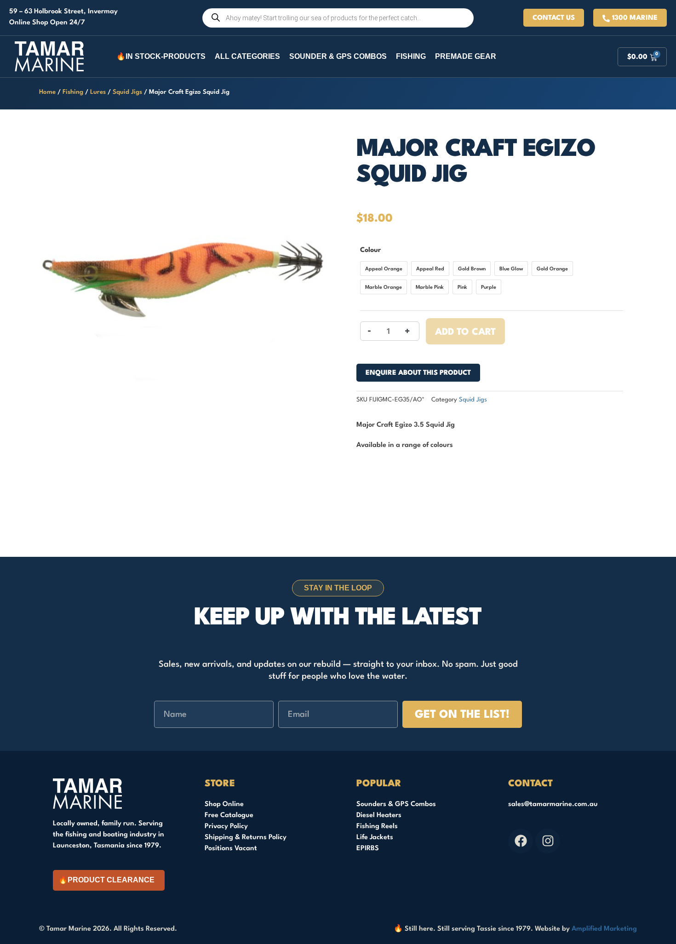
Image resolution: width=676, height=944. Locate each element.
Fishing (411, 56)
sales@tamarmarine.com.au (553, 804)
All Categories (247, 56)
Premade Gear (465, 56)
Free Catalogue (229, 815)
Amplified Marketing (604, 929)
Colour (370, 250)
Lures (98, 92)
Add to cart (465, 332)
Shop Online (224, 804)
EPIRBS (367, 848)
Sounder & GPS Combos (338, 56)
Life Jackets (374, 837)
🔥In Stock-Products (161, 56)
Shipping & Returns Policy (245, 837)
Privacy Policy (226, 826)
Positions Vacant (231, 848)
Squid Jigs (127, 92)
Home (47, 92)
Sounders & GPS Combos (396, 804)
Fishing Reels (377, 826)
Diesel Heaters (378, 815)
